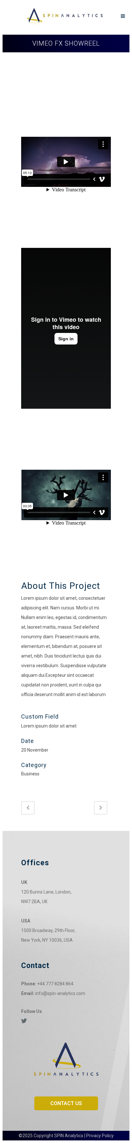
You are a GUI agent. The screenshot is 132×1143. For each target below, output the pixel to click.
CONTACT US (66, 1103)
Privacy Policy (100, 1135)
